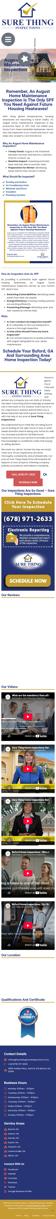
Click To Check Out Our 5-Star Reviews (34, 58)
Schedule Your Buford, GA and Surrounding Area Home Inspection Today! (28, 355)
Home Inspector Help (36, 1205)
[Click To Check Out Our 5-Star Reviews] (24, 58)
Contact (35, 1215)
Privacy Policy (49, 1215)
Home (18, 1215)
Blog (27, 1215)
